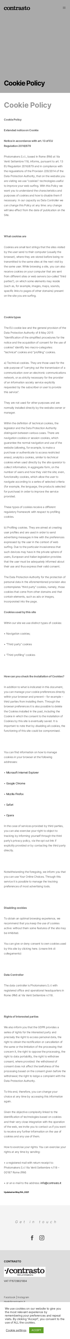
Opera (10, 815)
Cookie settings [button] (16, 1330)
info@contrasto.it (50, 1183)
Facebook (9, 1297)
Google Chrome (15, 783)
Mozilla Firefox (15, 794)
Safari (9, 804)
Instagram (23, 1297)
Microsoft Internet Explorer (22, 772)
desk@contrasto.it (14, 1301)
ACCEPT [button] (36, 1330)
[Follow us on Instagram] (32, 1239)
